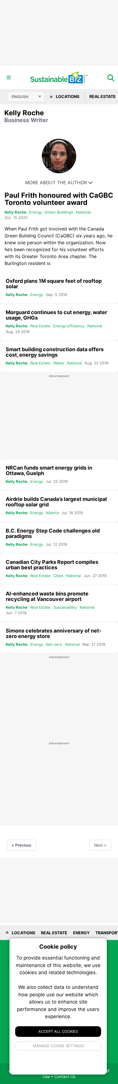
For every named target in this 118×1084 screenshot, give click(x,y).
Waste (58, 363)
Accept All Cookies (58, 1031)
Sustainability (65, 607)
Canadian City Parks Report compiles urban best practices (52, 564)
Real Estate (40, 326)
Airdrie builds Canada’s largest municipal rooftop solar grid (56, 502)
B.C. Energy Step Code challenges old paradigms (53, 533)
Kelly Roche (15, 212)
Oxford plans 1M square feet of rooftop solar (54, 283)
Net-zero (54, 644)
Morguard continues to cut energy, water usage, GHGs (56, 315)
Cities (58, 575)
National (83, 212)
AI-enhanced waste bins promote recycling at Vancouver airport (47, 596)
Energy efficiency (68, 326)
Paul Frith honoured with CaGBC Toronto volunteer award (59, 199)
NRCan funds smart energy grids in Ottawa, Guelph (49, 470)
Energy (35, 212)
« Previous (22, 845)
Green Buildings (59, 212)
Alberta (52, 512)
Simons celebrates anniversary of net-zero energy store (53, 633)
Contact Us (64, 1076)
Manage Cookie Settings (58, 1045)
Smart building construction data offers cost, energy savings (55, 352)
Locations (67, 96)
